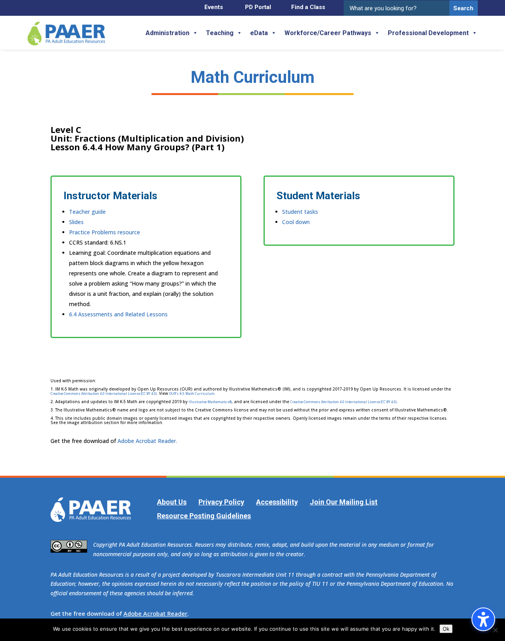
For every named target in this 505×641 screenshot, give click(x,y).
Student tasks (300, 211)
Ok (446, 629)
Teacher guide (87, 211)
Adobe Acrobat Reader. (147, 441)
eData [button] (259, 33)
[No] (495, 630)
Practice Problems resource (104, 232)
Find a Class (308, 7)
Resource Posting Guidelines (204, 516)
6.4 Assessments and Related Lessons (118, 314)
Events (213, 7)
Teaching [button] (220, 33)
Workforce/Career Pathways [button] (327, 33)
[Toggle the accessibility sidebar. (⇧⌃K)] (483, 619)
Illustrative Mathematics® (210, 402)
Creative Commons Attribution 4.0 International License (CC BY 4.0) (103, 393)
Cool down (296, 222)
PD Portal (258, 7)
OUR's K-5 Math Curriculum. (192, 393)
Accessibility (277, 502)
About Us (172, 502)
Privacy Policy (221, 502)
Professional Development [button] (428, 33)
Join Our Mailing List (344, 502)
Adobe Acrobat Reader (155, 613)
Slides (76, 222)
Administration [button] (167, 33)
